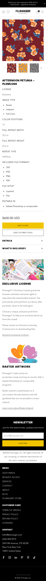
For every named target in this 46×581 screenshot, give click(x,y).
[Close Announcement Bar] (44, 4)
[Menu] (3, 12)
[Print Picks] (8, 12)
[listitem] (23, 3)
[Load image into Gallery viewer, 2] (23, 68)
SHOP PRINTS (8, 473)
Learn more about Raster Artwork (17, 408)
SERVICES (7, 481)
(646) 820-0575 (9, 539)
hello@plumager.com (12, 534)
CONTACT (7, 485)
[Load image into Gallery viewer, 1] (11, 68)
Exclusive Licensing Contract (15, 335)
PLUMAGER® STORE (11, 498)
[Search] (42, 12)
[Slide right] (40, 68)
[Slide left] (5, 68)
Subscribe (23, 443)
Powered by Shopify (23, 575)
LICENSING (7, 523)
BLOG (5, 494)
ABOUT (5, 490)
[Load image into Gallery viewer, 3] (34, 68)
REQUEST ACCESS (11, 477)
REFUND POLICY (10, 518)
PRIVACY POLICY (10, 514)
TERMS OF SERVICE (11, 510)
